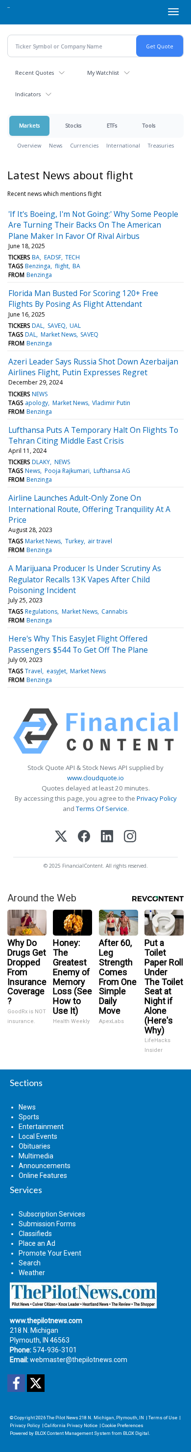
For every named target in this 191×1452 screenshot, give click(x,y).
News (55, 145)
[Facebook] (84, 837)
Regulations (41, 611)
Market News (58, 334)
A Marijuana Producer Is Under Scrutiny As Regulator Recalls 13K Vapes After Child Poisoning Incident (84, 579)
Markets (29, 125)
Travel (33, 671)
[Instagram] (130, 837)
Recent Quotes (34, 72)
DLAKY (41, 462)
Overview (29, 145)
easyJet (56, 671)
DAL (37, 325)
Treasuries (161, 145)
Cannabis (114, 611)
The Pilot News (62, 1417)
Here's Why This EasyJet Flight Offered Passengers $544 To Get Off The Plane (78, 644)
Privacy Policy (157, 798)
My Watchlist (103, 72)
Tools (149, 125)
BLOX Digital (136, 1433)
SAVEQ (57, 325)
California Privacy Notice (71, 1425)
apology (36, 403)
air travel (100, 541)
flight (62, 266)
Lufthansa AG (112, 471)
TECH (72, 257)
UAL (75, 325)
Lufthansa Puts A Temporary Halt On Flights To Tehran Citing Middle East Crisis (93, 435)
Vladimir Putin (111, 403)
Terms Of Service (101, 808)
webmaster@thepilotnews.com (78, 1360)
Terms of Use (162, 1417)
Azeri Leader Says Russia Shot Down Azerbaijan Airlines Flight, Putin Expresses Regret (93, 367)
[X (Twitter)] (61, 837)
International (123, 145)
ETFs (112, 125)
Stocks (73, 125)
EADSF (52, 257)
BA (36, 257)
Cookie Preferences (122, 1425)
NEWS (40, 394)
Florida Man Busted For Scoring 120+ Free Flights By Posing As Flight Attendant (83, 298)
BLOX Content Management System (73, 1433)
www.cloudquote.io (95, 777)
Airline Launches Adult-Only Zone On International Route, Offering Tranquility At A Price (89, 508)
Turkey (74, 541)
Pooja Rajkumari (67, 471)
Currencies (84, 145)
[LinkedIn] (107, 837)
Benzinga (37, 266)
